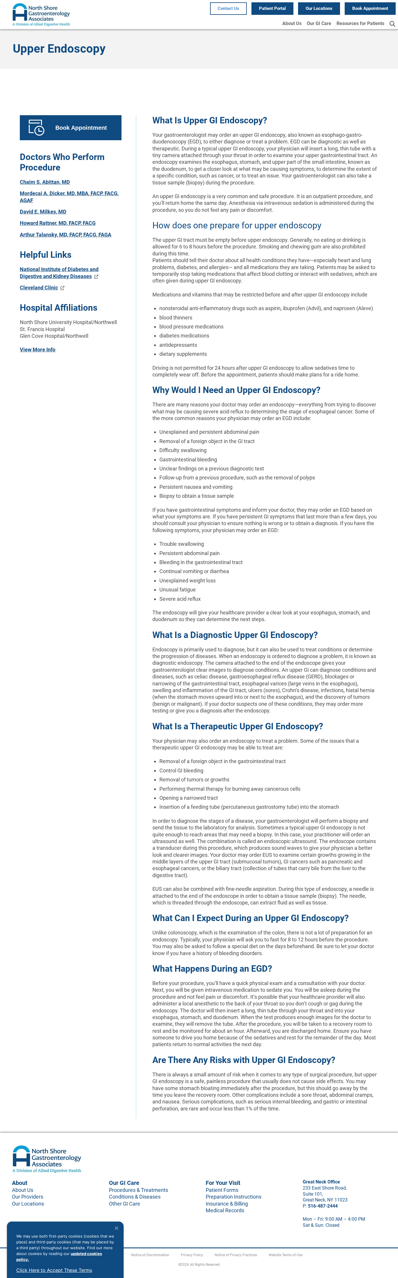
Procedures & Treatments (138, 1190)
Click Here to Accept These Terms (54, 1270)
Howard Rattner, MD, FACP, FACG (58, 223)
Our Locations (28, 1204)
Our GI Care (319, 23)
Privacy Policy (192, 1255)
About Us (292, 23)
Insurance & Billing (227, 1204)
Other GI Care (124, 1204)
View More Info (37, 349)
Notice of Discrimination (150, 1255)
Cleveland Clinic (39, 288)
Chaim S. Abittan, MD (45, 182)
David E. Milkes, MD (43, 212)
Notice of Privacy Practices (236, 1255)
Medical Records (225, 1210)
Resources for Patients (360, 23)
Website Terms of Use (285, 1255)
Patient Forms (222, 1190)
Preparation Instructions (233, 1197)
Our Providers (27, 1197)
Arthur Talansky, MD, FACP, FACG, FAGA (65, 235)
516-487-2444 (323, 1206)
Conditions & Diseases (135, 1197)
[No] (116, 1228)
